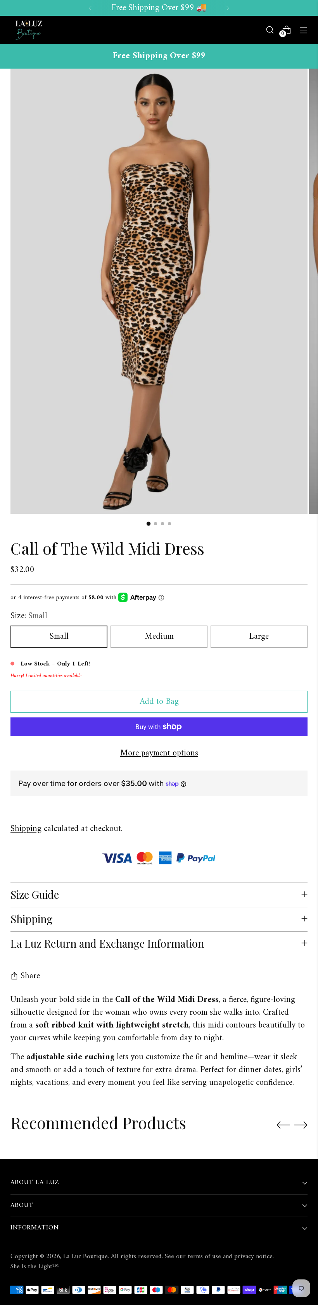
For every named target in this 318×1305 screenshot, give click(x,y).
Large (259, 636)
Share (30, 976)
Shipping (25, 828)
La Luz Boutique (85, 1256)
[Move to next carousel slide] (301, 1124)
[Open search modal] (270, 30)
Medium (159, 636)
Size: (28, 616)
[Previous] (90, 8)
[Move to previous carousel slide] (283, 1125)
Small (59, 636)
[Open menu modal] (303, 30)
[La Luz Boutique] (27, 30)
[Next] (227, 8)
